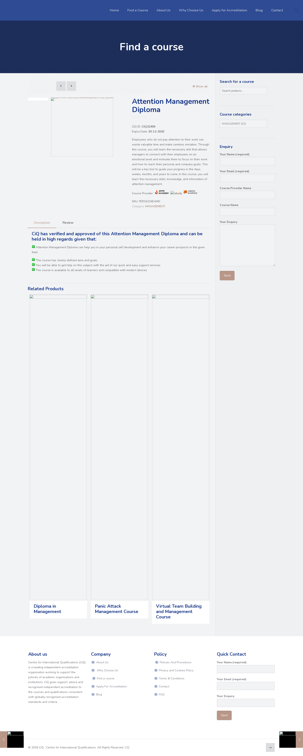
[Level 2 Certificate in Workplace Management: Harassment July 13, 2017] (12, 739)
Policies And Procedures (175, 662)
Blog (98, 694)
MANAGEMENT (155, 206)
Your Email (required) (234, 171)
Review (67, 222)
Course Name (229, 205)
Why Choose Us (106, 670)
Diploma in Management (47, 609)
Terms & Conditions (171, 678)
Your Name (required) (234, 154)
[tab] (42, 223)
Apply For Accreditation (111, 686)
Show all (202, 86)
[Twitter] (248, 747)
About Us (101, 662)
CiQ (127, 747)
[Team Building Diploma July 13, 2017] (291, 739)
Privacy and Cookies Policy (176, 670)
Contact (163, 686)
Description (42, 222)
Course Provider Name (235, 188)
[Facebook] (243, 747)
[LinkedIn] (254, 747)
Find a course (105, 678)
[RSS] (259, 747)
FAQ (161, 694)
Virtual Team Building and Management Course (179, 611)
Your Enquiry (228, 222)
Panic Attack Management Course (116, 609)
